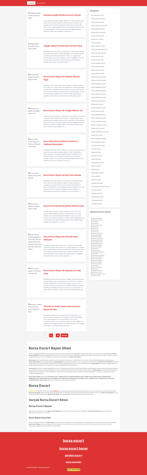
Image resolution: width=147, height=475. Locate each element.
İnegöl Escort (96, 166)
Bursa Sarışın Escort (98, 108)
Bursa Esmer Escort (98, 63)
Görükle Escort (96, 156)
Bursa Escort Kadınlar (99, 49)
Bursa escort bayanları (105, 362)
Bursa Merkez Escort (98, 90)
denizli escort (94, 223)
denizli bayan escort (96, 220)
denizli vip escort (95, 250)
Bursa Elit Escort (97, 39)
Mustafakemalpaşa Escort (100, 186)
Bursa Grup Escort (97, 73)
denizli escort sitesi (96, 247)
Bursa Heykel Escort (98, 77)
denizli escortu (95, 231)
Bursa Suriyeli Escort (98, 121)
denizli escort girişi (96, 258)
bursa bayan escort (43, 467)
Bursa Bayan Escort (98, 29)
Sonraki (64, 335)
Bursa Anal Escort (97, 22)
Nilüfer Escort (96, 190)
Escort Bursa (96, 149)
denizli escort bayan (96, 218)
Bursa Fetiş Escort (97, 66)
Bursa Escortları (97, 60)
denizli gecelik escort (97, 240)
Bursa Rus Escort (97, 104)
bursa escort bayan (73, 448)
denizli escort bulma (96, 263)
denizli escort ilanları (96, 233)
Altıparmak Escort (97, 15)
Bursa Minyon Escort (98, 94)
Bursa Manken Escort (98, 87)
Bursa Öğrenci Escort (98, 97)
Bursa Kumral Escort (98, 84)
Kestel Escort (96, 180)
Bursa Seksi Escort (97, 111)
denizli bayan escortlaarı (97, 255)
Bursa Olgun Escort (98, 101)
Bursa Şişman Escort (98, 114)
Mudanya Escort (97, 183)
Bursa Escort (41, 3)
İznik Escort (95, 169)
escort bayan (95, 363)
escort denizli (94, 221)
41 (58, 335)
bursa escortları (73, 462)
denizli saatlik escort (96, 242)
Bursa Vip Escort (97, 135)
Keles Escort (95, 176)
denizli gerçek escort (96, 270)
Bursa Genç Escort (97, 70)
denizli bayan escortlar (97, 252)
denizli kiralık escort (96, 243)
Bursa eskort (97, 370)
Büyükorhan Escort (98, 142)
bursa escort (73, 440)
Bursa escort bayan (34, 376)
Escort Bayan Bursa (98, 145)
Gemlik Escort (96, 152)
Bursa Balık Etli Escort (99, 25)
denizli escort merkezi (97, 257)
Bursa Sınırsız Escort (98, 118)
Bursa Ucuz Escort (97, 128)
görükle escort (73, 455)
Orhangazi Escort (97, 197)
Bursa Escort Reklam (98, 53)
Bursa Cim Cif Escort (98, 32)
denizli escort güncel (96, 260)
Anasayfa (31, 3)
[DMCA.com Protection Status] (73, 470)
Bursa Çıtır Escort (97, 36)
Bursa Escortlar (97, 56)
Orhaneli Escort (97, 193)
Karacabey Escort (97, 173)
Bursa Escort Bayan (98, 46)
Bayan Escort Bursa (98, 19)
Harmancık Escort (97, 162)
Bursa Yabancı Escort (98, 138)
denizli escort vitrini (96, 272)
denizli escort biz (95, 275)
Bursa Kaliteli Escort (98, 80)
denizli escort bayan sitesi (98, 274)
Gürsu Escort (96, 159)
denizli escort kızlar (96, 237)
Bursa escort (32, 360)
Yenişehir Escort (97, 200)
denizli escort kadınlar (97, 238)
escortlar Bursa (58, 362)
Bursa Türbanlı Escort (99, 125)
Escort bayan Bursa (34, 362)
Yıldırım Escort (96, 204)
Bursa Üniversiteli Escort (100, 132)
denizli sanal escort (96, 235)
